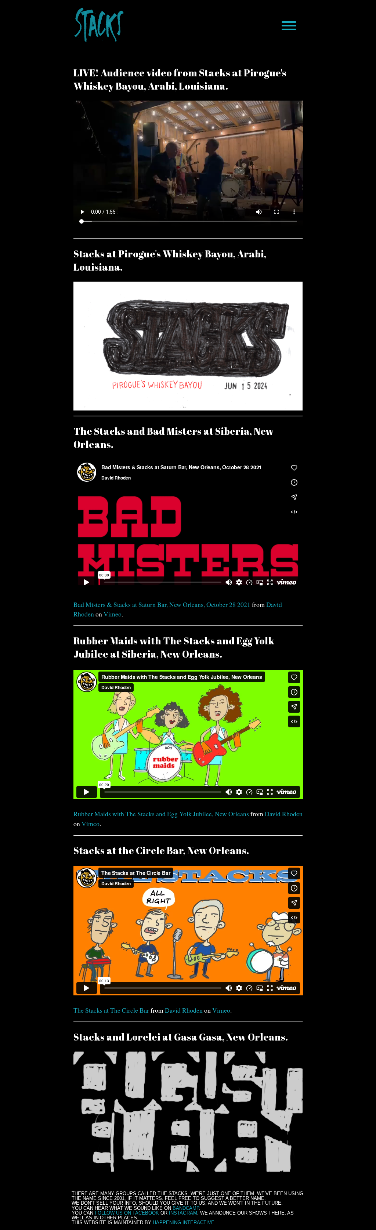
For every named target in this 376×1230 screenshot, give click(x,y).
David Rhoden (284, 813)
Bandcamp (186, 1208)
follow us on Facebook (127, 1213)
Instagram (183, 1213)
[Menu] (289, 25)
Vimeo (113, 613)
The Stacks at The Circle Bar (111, 1010)
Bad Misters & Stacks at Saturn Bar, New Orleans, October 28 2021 (161, 604)
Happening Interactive (183, 1222)
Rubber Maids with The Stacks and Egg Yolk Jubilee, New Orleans (161, 813)
